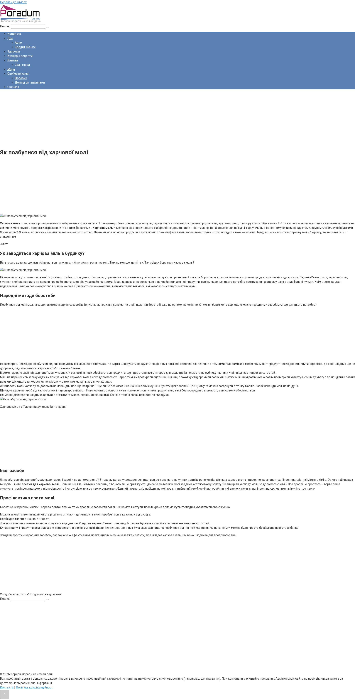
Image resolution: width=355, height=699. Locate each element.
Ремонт (12, 60)
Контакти (6, 687)
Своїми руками (17, 73)
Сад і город (22, 65)
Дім (10, 38)
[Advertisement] (111, 118)
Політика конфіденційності (34, 687)
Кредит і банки (25, 47)
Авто (18, 42)
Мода (11, 69)
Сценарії (13, 87)
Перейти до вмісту (13, 2)
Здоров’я (13, 51)
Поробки (21, 78)
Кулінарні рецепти (20, 56)
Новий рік (14, 33)
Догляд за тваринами (30, 82)
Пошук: (5, 26)
